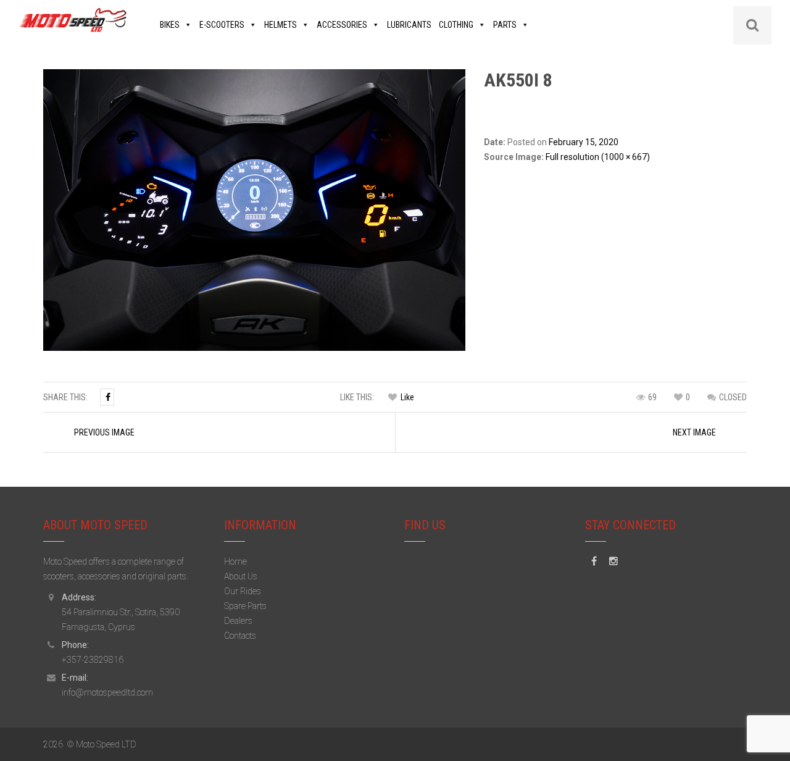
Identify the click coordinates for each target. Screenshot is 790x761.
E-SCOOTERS (221, 25)
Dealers (238, 621)
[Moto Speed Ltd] (73, 18)
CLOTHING (456, 25)
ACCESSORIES (342, 25)
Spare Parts (245, 606)
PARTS (505, 25)
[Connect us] (594, 561)
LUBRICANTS (409, 25)
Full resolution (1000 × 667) (598, 157)
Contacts (240, 636)
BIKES (170, 25)
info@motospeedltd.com (107, 692)
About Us (240, 576)
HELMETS (280, 25)
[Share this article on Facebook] (107, 397)
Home (235, 561)
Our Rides (242, 591)
